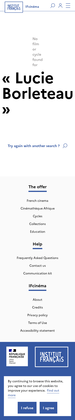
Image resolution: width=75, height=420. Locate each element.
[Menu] (68, 5)
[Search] (52, 5)
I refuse (27, 407)
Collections (37, 224)
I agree (48, 407)
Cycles (37, 216)
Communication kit (37, 273)
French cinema (37, 200)
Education (37, 231)
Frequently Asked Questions (37, 258)
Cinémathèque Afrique (38, 208)
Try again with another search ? (34, 145)
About (37, 299)
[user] (60, 5)
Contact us (37, 265)
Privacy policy (37, 315)
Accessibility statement (37, 330)
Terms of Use (37, 322)
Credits (37, 307)
